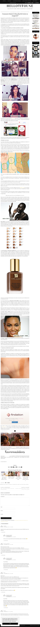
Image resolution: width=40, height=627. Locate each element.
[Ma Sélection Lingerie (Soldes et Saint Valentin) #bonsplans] (18, 473)
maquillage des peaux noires (23, 484)
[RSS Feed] (35, 3)
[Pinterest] (28, 3)
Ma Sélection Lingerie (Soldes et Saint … (18, 478)
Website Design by (34, 625)
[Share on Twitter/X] (7, 482)
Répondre (3, 532)
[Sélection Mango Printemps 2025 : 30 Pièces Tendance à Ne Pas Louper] (25, 473)
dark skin (3, 484)
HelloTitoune (20, 6)
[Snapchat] (34, 3)
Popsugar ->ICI (22, 187)
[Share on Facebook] (5, 482)
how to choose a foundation (11, 484)
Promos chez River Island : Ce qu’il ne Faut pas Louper (22, 488)
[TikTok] (31, 3)
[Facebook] (32, 3)
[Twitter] (25, 3)
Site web (2, 514)
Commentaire (3, 496)
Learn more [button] (14, 621)
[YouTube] (29, 3)
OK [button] (10, 623)
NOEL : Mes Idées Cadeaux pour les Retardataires (7, 488)
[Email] (21, 467)
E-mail (2, 510)
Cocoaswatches (14, 447)
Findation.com (4, 426)
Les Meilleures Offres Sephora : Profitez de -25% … (4, 478)
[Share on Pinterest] (8, 482)
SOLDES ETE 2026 (13, 2)
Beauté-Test (13, 118)
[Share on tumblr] (9, 482)
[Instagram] (10, 467)
